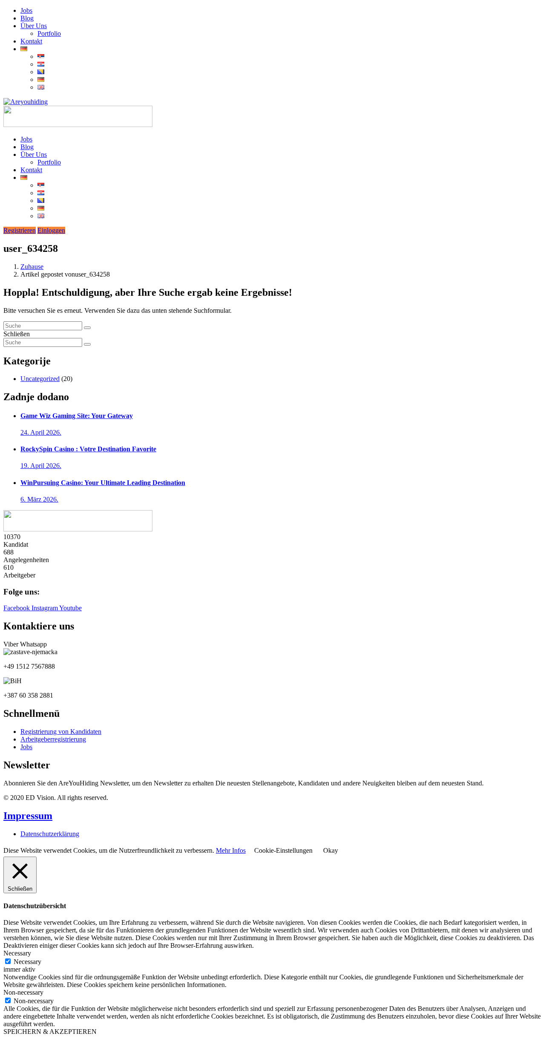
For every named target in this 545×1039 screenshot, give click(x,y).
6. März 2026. (39, 499)
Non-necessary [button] (23, 992)
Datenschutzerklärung (49, 833)
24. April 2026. (40, 432)
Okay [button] (330, 850)
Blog (27, 18)
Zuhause (31, 266)
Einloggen (51, 230)
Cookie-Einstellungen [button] (283, 850)
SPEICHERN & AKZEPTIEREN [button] (50, 1031)
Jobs (26, 10)
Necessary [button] (17, 953)
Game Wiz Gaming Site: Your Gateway (76, 415)
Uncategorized (40, 378)
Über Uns (33, 25)
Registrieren (19, 230)
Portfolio (49, 33)
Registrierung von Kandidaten (60, 731)
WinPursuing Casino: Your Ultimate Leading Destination (102, 482)
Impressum (27, 815)
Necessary (27, 961)
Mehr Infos (231, 850)
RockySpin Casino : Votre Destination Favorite (88, 449)
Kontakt (31, 41)
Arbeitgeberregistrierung (53, 739)
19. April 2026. (40, 465)
